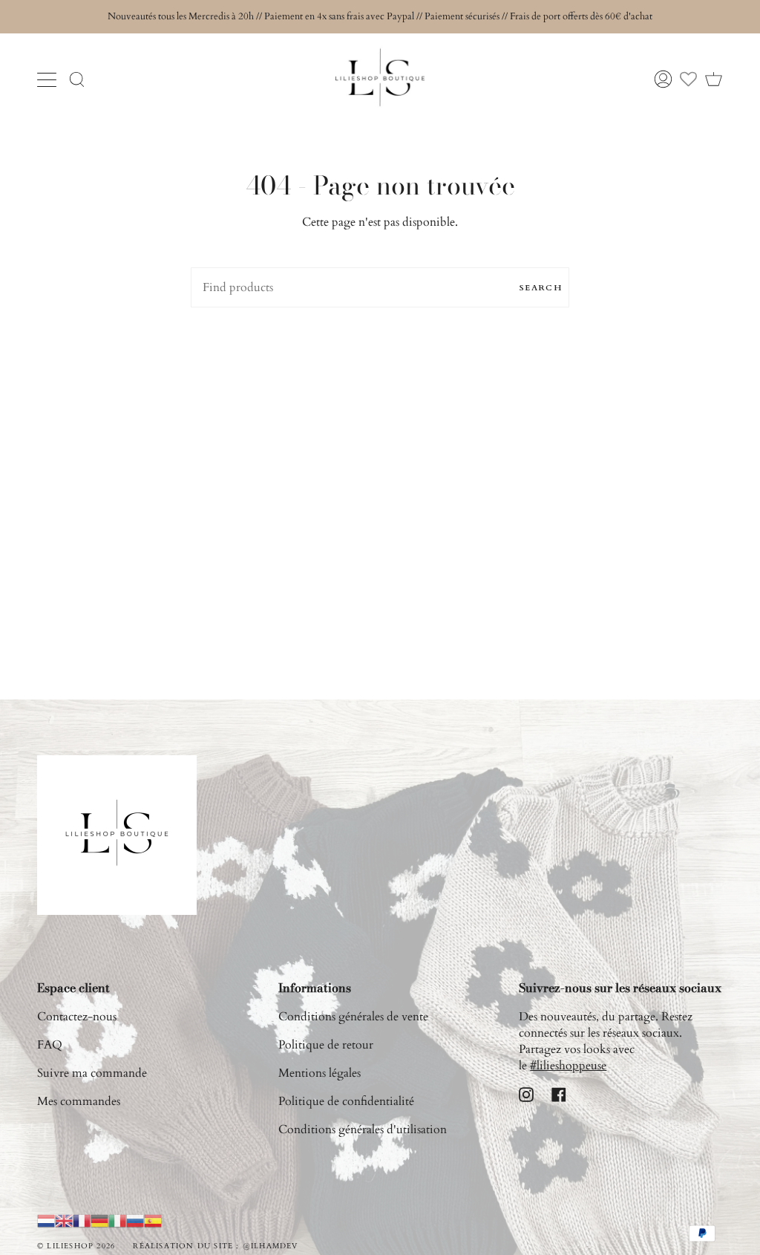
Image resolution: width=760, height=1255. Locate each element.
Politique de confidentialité (346, 1101)
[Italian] (117, 1220)
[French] (82, 1220)
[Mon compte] (663, 79)
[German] (99, 1220)
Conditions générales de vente (353, 1016)
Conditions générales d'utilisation (362, 1129)
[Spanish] (153, 1220)
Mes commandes (78, 1101)
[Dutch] (46, 1220)
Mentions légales (319, 1073)
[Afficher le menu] (48, 79)
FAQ (49, 1045)
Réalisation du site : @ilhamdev (215, 1246)
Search (541, 287)
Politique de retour (325, 1045)
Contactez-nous (77, 1016)
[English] (64, 1220)
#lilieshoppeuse (568, 1065)
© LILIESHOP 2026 (76, 1246)
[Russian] (135, 1220)
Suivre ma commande (92, 1073)
